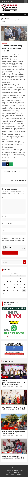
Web (3, 230)
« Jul (3, 296)
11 (7, 284)
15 (20, 284)
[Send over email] (11, 164)
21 (17, 287)
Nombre (4, 216)
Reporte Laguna (17, 54)
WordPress (19, 474)
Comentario (5, 198)
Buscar (24, 262)
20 (14, 287)
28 (17, 290)
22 (20, 287)
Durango (5, 43)
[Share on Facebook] (4, 164)
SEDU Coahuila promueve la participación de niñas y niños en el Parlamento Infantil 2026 (13, 382)
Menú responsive (25, 1)
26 (10, 290)
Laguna (11, 403)
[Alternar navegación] (3, 14)
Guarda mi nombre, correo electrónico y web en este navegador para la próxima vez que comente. (13, 240)
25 (7, 290)
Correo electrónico (7, 223)
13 (14, 284)
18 (7, 287)
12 (10, 284)
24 (4, 290)
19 (10, 287)
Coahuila (5, 377)
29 (20, 290)
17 (4, 287)
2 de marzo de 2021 (7, 54)
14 (17, 284)
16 (24, 284)
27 (14, 290)
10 (4, 284)
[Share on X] (7, 164)
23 (24, 287)
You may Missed (8, 361)
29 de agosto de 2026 (7, 386)
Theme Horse (15, 472)
